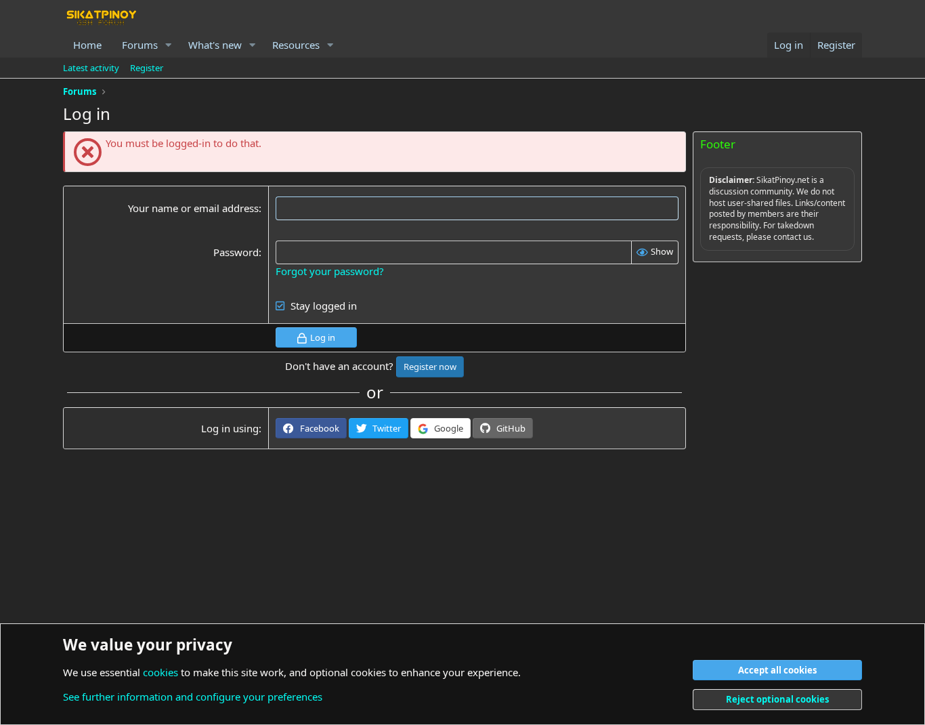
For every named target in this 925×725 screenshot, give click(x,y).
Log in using (230, 428)
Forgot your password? (330, 271)
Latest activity (91, 68)
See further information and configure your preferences (192, 696)
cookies (160, 672)
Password (236, 252)
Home (87, 44)
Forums (140, 44)
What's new (215, 44)
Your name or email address (193, 208)
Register (146, 68)
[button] (168, 45)
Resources (296, 44)
